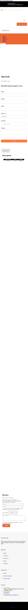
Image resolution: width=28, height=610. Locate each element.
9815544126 (6, 592)
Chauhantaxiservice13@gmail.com (11, 595)
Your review (5, 514)
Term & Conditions (8, 576)
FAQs (5, 573)
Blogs (5, 561)
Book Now (14, 141)
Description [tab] (5, 150)
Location (3, 120)
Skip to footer (10, 0)
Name (3, 91)
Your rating (5, 512)
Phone (2, 106)
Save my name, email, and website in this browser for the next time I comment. (12, 509)
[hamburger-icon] (24, 21)
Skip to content (3, 0)
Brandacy (13, 607)
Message (3, 128)
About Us (6, 555)
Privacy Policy (7, 578)
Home (5, 553)
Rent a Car (6, 558)
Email (3, 99)
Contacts (5, 563)
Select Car (3, 113)
